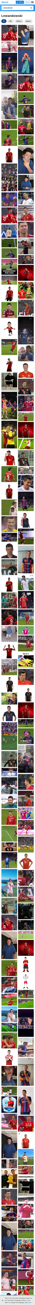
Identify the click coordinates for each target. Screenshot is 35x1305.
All (4, 21)
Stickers (19, 21)
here (29, 1302)
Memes (28, 21)
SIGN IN (27, 2)
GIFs (10, 21)
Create (21, 2)
